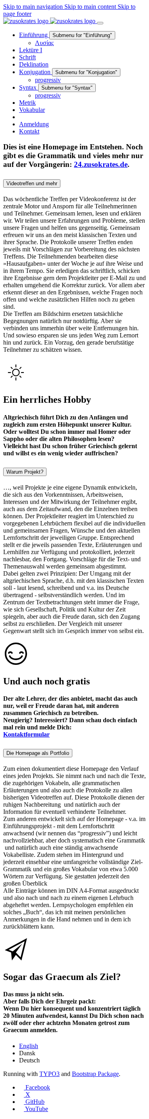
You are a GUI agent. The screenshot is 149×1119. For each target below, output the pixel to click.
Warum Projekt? (24, 472)
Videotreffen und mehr (31, 183)
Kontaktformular (26, 734)
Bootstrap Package (95, 1073)
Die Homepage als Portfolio (37, 753)
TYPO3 (49, 1073)
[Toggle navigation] (100, 23)
